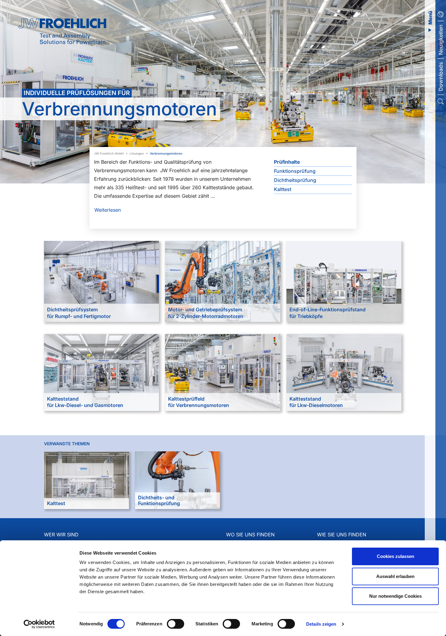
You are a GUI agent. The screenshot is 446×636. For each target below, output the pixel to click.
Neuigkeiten (441, 40)
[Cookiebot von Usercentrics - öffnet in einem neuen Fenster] (39, 624)
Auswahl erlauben (395, 576)
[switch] (175, 624)
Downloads (441, 76)
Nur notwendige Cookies (395, 596)
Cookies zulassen (395, 556)
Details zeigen (321, 624)
